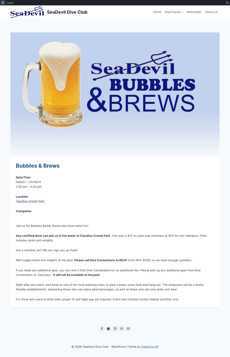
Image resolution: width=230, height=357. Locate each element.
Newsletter (194, 12)
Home (157, 12)
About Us (211, 12)
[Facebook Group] (108, 329)
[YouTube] (121, 329)
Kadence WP (150, 346)
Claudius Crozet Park (30, 201)
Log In (10, 2)
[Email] (128, 329)
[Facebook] (102, 329)
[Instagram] (115, 329)
